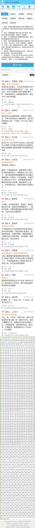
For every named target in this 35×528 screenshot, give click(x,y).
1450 (27, 507)
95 (11, 344)
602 (3, 400)
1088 (10, 456)
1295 (10, 486)
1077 (12, 454)
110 (9, 345)
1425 (21, 504)
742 (15, 415)
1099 (9, 458)
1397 (6, 500)
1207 (22, 472)
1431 (4, 505)
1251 (16, 479)
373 (29, 373)
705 (34, 410)
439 (8, 382)
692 (3, 410)
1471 (21, 510)
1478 (7, 512)
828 (6, 425)
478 (29, 385)
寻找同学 (29, 14)
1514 (12, 517)
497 (3, 388)
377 (3, 375)
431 (24, 380)
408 (6, 378)
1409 (7, 502)
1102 (18, 458)
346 (1, 372)
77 (16, 342)
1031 (12, 448)
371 (24, 373)
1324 (28, 489)
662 (3, 406)
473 (17, 385)
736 (1, 415)
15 (18, 337)
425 (10, 380)
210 (34, 355)
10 (10, 337)
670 (22, 406)
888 (6, 431)
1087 (7, 456)
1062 (1, 453)
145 (22, 349)
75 (13, 342)
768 (6, 418)
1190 (6, 471)
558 (6, 395)
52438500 (26, 523)
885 (34, 429)
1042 (10, 449)
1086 (4, 456)
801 (13, 421)
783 (6, 420)
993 (6, 443)
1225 (7, 476)
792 (27, 420)
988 (29, 441)
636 (13, 403)
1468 (12, 510)
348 (6, 372)
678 (6, 408)
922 (15, 434)
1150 (24, 464)
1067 (16, 453)
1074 (3, 454)
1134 (10, 462)
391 (1, 377)
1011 (21, 444)
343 (29, 370)
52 (10, 340)
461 (24, 383)
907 (15, 433)
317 (3, 368)
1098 (6, 458)
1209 (28, 472)
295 (22, 365)
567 (27, 395)
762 (27, 416)
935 (10, 436)
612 (27, 400)
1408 (4, 502)
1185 (25, 469)
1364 (10, 495)
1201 (4, 472)
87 (33, 342)
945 (34, 436)
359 (31, 372)
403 (29, 377)
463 (29, 383)
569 (31, 395)
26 (1, 339)
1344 (19, 492)
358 (29, 372)
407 (3, 378)
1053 (9, 451)
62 (26, 340)
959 (31, 438)
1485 (28, 512)
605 (10, 400)
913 (29, 433)
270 (34, 362)
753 (6, 416)
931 (1, 436)
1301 (28, 486)
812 (3, 423)
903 (6, 433)
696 (13, 410)
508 (29, 388)
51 (8, 340)
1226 (10, 476)
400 (22, 377)
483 (6, 387)
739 (8, 415)
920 (10, 434)
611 (24, 400)
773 (17, 418)
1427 (27, 504)
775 (22, 418)
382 (15, 375)
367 (15, 373)
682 (15, 408)
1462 (28, 509)
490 (22, 387)
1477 (4, 512)
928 (29, 434)
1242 (24, 477)
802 (15, 421)
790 (22, 420)
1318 (10, 489)
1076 (9, 454)
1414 (22, 502)
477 (27, 385)
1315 (1, 489)
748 (29, 415)
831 (13, 425)
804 (20, 421)
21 (28, 337)
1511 (3, 517)
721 (1, 413)
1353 (12, 494)
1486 (31, 512)
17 (21, 337)
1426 (24, 504)
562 (15, 395)
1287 (21, 484)
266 (24, 362)
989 (31, 441)
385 (22, 375)
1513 (9, 517)
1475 (33, 510)
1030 (9, 448)
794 (31, 420)
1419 (3, 504)
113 (16, 345)
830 (10, 425)
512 (3, 390)
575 (10, 397)
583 (29, 397)
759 (20, 416)
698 (17, 410)
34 (15, 339)
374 (31, 373)
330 (34, 368)
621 (13, 401)
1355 (18, 494)
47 (1, 340)
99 (18, 344)
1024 (25, 446)
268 (29, 362)
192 (27, 354)
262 (15, 362)
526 (1, 392)
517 (15, 390)
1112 (13, 459)
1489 (6, 514)
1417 (31, 502)
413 (17, 378)
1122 (9, 461)
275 (10, 364)
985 (22, 441)
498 (6, 388)
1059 (27, 451)
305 (10, 367)
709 (8, 411)
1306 (9, 487)
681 (13, 408)
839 (31, 425)
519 (20, 390)
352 (15, 372)
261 (13, 362)
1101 (15, 458)
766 (1, 418)
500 (10, 388)
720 (34, 411)
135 (33, 347)
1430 (1, 505)
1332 (18, 491)
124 (7, 347)
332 (3, 370)
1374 (6, 497)
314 (31, 367)
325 (22, 368)
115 (21, 345)
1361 (1, 495)
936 (13, 436)
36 (18, 339)
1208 (25, 472)
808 (29, 421)
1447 (18, 507)
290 (10, 365)
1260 (9, 481)
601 (1, 400)
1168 (9, 467)
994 (8, 443)
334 (8, 370)
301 (1, 367)
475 (22, 385)
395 (10, 377)
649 (8, 405)
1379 (21, 497)
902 (3, 433)
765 (34, 416)
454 (8, 383)
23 (31, 337)
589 (8, 398)
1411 (13, 502)
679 (8, 408)
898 (29, 431)
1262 (15, 481)
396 (13, 377)
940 (22, 436)
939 (20, 436)
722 (3, 413)
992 (3, 443)
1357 (24, 494)
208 (29, 355)
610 (22, 400)
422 (3, 380)
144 (20, 349)
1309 (18, 487)
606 (13, 400)
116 (23, 345)
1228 (16, 476)
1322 (22, 489)
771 (13, 418)
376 (1, 375)
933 (6, 436)
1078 (15, 454)
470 (10, 385)
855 (34, 426)
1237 (9, 477)
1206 (19, 472)
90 (3, 344)
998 (17, 443)
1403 (24, 500)
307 (15, 367)
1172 (21, 467)
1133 (7, 462)
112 (14, 345)
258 (6, 362)
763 (29, 416)
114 (18, 345)
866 (24, 428)
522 (27, 390)
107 (2, 345)
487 (15, 387)
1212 (3, 474)
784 (8, 420)
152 (3, 350)
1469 (15, 510)
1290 (30, 484)
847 (15, 426)
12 (13, 337)
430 (22, 380)
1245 (33, 477)
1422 (12, 504)
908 (17, 433)
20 (26, 337)
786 (13, 420)
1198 (30, 471)
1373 (3, 497)
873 (6, 429)
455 (10, 383)
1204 (13, 472)
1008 (12, 444)
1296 (13, 486)
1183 (19, 469)
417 (27, 378)
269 (31, 362)
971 (24, 439)
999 (20, 443)
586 (1, 398)
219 (20, 357)
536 (24, 392)
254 (31, 360)
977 (3, 441)
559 (8, 395)
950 (10, 438)
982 (15, 441)
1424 (18, 504)
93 (8, 344)
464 (31, 383)
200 (10, 355)
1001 (25, 443)
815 (10, 423)
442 (15, 382)
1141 (31, 462)
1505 (19, 515)
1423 (15, 504)
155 (10, 350)
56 (16, 340)
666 (13, 406)
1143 (3, 464)
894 (20, 431)
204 (20, 355)
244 (8, 360)
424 (8, 380)
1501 (7, 515)
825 (34, 423)
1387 (10, 499)
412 (15, 378)
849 (20, 426)
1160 (19, 466)
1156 (7, 466)
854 (31, 426)
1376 (12, 497)
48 (3, 340)
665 (10, 406)
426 (13, 380)
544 (8, 393)
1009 (15, 444)
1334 (24, 491)
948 (6, 438)
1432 (7, 505)
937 (15, 436)
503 (17, 388)
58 (20, 340)
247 (15, 360)
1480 (13, 512)
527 (3, 392)
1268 (33, 481)
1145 (9, 464)
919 (8, 434)
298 (29, 365)
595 (22, 398)
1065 (10, 453)
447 (27, 382)
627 (27, 401)
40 (25, 339)
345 (34, 370)
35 (16, 339)
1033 (18, 448)
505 (22, 388)
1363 (7, 495)
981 (13, 441)
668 (17, 406)
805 (22, 421)
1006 (6, 444)
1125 (18, 461)
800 (10, 421)
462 (27, 383)
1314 (33, 487)
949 (8, 438)
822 (27, 423)
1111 (10, 459)
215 (10, 357)
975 (34, 439)
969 (20, 439)
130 (21, 347)
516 (13, 390)
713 (17, 411)
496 (1, 388)
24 (33, 337)
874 (8, 429)
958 (29, 438)
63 (28, 340)
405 (34, 377)
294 (20, 365)
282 (27, 364)
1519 (27, 517)
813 (6, 423)
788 (17, 420)
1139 (25, 462)
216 (13, 357)
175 (22, 352)
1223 (1, 476)
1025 (28, 446)
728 (17, 413)
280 (22, 364)
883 (29, 429)
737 (3, 415)
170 (10, 352)
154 (8, 350)
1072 (31, 453)
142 (15, 349)
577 (15, 397)
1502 (10, 515)
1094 (28, 456)
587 (3, 398)
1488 (3, 514)
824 (31, 423)
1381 (27, 497)
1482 (19, 512)
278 (17, 364)
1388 (13, 499)
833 (17, 425)
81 (23, 342)
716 (24, 411)
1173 (24, 467)
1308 (15, 487)
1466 (6, 510)
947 (3, 438)
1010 (18, 444)
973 (29, 439)
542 (3, 393)
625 (22, 401)
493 (29, 387)
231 (13, 359)
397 (15, 377)
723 (6, 413)
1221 (30, 474)
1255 (28, 479)
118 (28, 345)
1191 (9, 471)
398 (17, 377)
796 (1, 421)
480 (34, 385)
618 (6, 401)
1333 (21, 491)
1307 (12, 487)
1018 (7, 446)
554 (31, 393)
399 (20, 377)
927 (27, 434)
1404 (27, 500)
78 (18, 342)
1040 (4, 449)
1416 (28, 502)
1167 (6, 467)
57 (18, 340)
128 (17, 347)
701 (24, 410)
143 (17, 349)
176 (24, 352)
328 (29, 368)
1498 (33, 514)
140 (10, 349)
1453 (1, 509)
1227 (13, 476)
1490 (9, 514)
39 (23, 339)
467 (3, 385)
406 (1, 378)
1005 (3, 444)
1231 (25, 476)
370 (22, 373)
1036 (27, 448)
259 (8, 362)
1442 (3, 507)
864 (20, 428)
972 (27, 439)
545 (10, 393)
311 (24, 367)
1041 (7, 449)
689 (31, 408)
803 (17, 421)
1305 (6, 487)
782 (3, 420)
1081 (24, 454)
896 (24, 431)
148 (29, 349)
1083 (30, 454)
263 (17, 362)
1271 (7, 482)
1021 (16, 446)
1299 (22, 486)
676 (1, 408)
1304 (3, 487)
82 (25, 342)
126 (12, 347)
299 (31, 365)
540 (34, 392)
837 (27, 425)
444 (20, 382)
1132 (4, 462)
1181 (13, 469)
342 (27, 370)
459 (20, 383)
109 (7, 345)
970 (22, 439)
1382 (30, 497)
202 (15, 355)
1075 (6, 454)
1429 (33, 504)
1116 (25, 459)
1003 (31, 443)
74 (11, 342)
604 (8, 400)
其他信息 (13, 23)
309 (20, 367)
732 (27, 413)
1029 (6, 448)
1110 (7, 459)
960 (34, 438)
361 (1, 373)
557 (3, 395)
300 (34, 365)
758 (17, 416)
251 (24, 360)
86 (31, 342)
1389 (16, 499)
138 (6, 349)
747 (27, 415)
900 (34, 431)
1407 (1, 502)
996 (13, 443)
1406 (33, 500)
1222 (33, 474)
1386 (7, 499)
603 (6, 400)
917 (3, 434)
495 (34, 387)
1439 (28, 505)
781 (1, 420)
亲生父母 (21, 18)
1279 (31, 482)
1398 (9, 500)
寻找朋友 (21, 14)
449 (31, 382)
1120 (3, 461)
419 (31, 378)
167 (3, 352)
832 (15, 425)
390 (34, 375)
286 (1, 365)
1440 (31, 505)
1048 (28, 449)
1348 (31, 492)
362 (3, 373)
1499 (1, 515)
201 (13, 355)
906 (13, 433)
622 (15, 401)
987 (27, 441)
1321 (19, 489)
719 (31, 411)
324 (20, 368)
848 (17, 426)
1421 (9, 504)
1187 (31, 469)
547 (15, 393)
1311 (24, 487)
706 (1, 411)
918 (6, 434)
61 (25, 340)
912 (27, 433)
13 (15, 337)
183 (6, 354)
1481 (16, 512)
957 (27, 438)
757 (15, 416)
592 (15, 398)
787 (15, 420)
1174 (27, 467)
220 (22, 357)
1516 (18, 517)
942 (27, 436)
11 (11, 337)
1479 (10, 512)
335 (10, 370)
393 (6, 377)
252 (27, 360)
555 (34, 393)
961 (1, 439)
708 (6, 411)
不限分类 (4, 14)
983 (17, 441)
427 (15, 380)
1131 (1, 462)
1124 (15, 461)
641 (24, 403)
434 (31, 380)
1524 (7, 519)
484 (8, 387)
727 (15, 413)
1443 (6, 507)
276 (13, 364)
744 (20, 415)
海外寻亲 (4, 23)
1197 (27, 471)
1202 (7, 472)
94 (10, 344)
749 (31, 415)
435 (34, 380)
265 (22, 362)
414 (20, 378)
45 (33, 339)
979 (8, 441)
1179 (7, 469)
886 (1, 431)
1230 (22, 476)
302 (3, 367)
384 (20, 375)
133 (28, 347)
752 (3, 416)
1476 (1, 512)
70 (5, 342)
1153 (33, 464)
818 (17, 423)
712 (15, 411)
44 (31, 339)
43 (30, 339)
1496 (27, 514)
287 (3, 365)
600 (34, 398)
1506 (22, 515)
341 (24, 370)
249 (20, 360)
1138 (22, 462)
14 (16, 337)
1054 (12, 451)
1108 (1, 459)
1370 (28, 495)
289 (8, 365)
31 (10, 339)
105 (32, 344)
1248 (7, 479)
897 (27, 431)
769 (8, 418)
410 (10, 378)
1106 (30, 458)
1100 (12, 458)
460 (22, 383)
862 (15, 428)
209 (31, 355)
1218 (21, 474)
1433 (10, 505)
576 (13, 397)
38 (21, 339)
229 (8, 359)
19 (25, 337)
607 (15, 400)
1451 (30, 507)
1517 (21, 517)
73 (10, 342)
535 (22, 392)
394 (8, 377)
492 (27, 387)
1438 (25, 505)
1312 (27, 487)
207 (27, 355)
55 (15, 340)
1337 (33, 491)
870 (34, 428)
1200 (1, 472)
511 (1, 390)
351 (13, 372)
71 (6, 342)
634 (8, 403)
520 (22, 390)
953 (17, 438)
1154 (1, 466)
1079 (18, 454)
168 (6, 352)
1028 (3, 448)
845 (10, 426)
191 (24, 354)
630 (34, 401)
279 (20, 364)
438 (6, 382)
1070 (25, 453)
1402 (21, 500)
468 (6, 385)
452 (3, 383)
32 (11, 339)
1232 (28, 476)
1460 (22, 509)
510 (34, 388)
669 (20, 406)
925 (22, 434)
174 (20, 352)
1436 (19, 505)
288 (6, 365)
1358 (27, 494)
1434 (13, 505)
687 (27, 408)
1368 (22, 495)
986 (24, 441)
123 (5, 347)
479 (31, 385)
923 (17, 434)
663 (6, 406)
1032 (15, 448)
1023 (22, 446)
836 (24, 425)
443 (17, 382)
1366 (16, 495)
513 (6, 390)
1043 (13, 449)
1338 (1, 492)
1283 (9, 484)
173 (17, 352)
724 (8, 413)
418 (29, 378)
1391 (22, 499)
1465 (3, 510)
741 (13, 415)
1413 (19, 502)
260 (10, 362)
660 (34, 405)
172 (15, 352)
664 (8, 406)
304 (8, 367)
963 (6, 439)
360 (34, 372)
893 (17, 431)
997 (15, 443)
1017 (4, 446)
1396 (3, 500)
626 (24, 401)
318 (6, 368)
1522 (1, 519)
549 (20, 393)
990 (34, 441)
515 (10, 390)
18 (23, 337)
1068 (19, 453)
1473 (27, 510)
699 (20, 410)
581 (24, 397)
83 (26, 342)
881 (24, 429)
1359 (30, 494)
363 (6, 373)
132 (26, 347)
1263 (18, 481)
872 (3, 429)
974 (31, 439)
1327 (3, 491)
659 (31, 405)
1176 (33, 467)
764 (31, 416)
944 (31, 436)
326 (24, 368)
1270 (4, 482)
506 (24, 388)
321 (13, 368)
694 (8, 410)
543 (6, 393)
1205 (16, 472)
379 (8, 375)
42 (28, 339)
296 (24, 365)
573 (6, 397)
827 (3, 425)
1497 (30, 514)
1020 (13, 446)
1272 (10, 482)
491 (24, 387)
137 (3, 349)
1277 (25, 482)
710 (10, 411)
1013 (27, 444)
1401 (18, 500)
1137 (19, 462)
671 (24, 406)
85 (30, 342)
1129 (30, 461)
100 (20, 344)
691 (1, 410)
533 (17, 392)
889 (8, 431)
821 (24, 423)
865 (22, 428)
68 (1, 342)
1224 (4, 476)
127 (14, 347)
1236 (6, 477)
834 (20, 425)
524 (31, 390)
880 (22, 429)
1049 (31, 449)
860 (10, 428)
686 (24, 408)
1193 (15, 471)
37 (20, 339)
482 (3, 387)
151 (1, 350)
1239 (15, 477)
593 (17, 398)
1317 (7, 489)
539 (31, 392)
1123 (12, 461)
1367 (19, 495)
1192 (12, 471)
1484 (25, 512)
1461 (25, 509)
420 (34, 378)
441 (13, 382)
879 (20, 429)
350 (10, 372)
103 (27, 344)
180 (34, 352)
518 (17, 390)
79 (20, 342)
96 (13, 344)
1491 (12, 514)
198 (6, 355)
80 (21, 342)
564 (20, 395)
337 (15, 370)
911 (24, 433)
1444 (9, 507)
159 (20, 350)
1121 (6, 461)
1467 (9, 510)
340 (22, 370)
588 (6, 398)
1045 (19, 449)
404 (31, 377)
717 (27, 411)
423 (6, 380)
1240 (18, 477)
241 (1, 360)
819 (20, 423)
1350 (3, 494)
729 (20, 413)
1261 (12, 481)
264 (20, 362)
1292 (1, 486)
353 (17, 372)
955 (22, 438)
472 (15, 385)
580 (22, 397)
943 (29, 436)
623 (17, 401)
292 (15, 365)
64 (30, 340)
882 (27, 429)
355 (22, 372)
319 (8, 368)
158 (17, 350)
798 (6, 421)
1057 (21, 451)
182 (3, 354)
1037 (30, 448)
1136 (16, 462)
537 (27, 392)
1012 (24, 444)
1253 (22, 479)
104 (30, 344)
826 (1, 425)
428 (17, 380)
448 (29, 382)
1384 (1, 499)
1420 (6, 504)
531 (13, 392)
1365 (13, 495)
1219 (24, 474)
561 (13, 395)
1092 (22, 456)
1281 (3, 484)
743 (17, 415)
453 (6, 383)
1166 (3, 467)
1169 (12, 467)
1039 (1, 449)
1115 (22, 459)
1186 (28, 469)
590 (10, 398)
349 (8, 372)
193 (29, 354)
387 (27, 375)
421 (1, 380)
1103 (21, 458)
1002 (28, 443)
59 (21, 340)
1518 (24, 517)
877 (15, 429)
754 (8, 416)
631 (1, 403)
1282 (6, 484)
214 (8, 357)
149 (31, 349)
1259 (6, 481)
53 (11, 340)
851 (24, 426)
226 (1, 359)
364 (8, 373)
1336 (30, 491)
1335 (27, 491)
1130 (33, 461)
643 (29, 403)
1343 (16, 492)
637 (15, 403)
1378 (18, 497)
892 (15, 431)
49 (5, 340)
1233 (31, 476)
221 (24, 357)
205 (22, 355)
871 (1, 429)
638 (17, 403)
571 (1, 397)
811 (1, 423)
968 (17, 439)
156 (13, 350)
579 (20, 397)
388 (29, 375)
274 (8, 364)
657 (27, 405)
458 (17, 383)
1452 (33, 507)
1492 (15, 514)
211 (1, 357)
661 (1, 406)
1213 (6, 474)
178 (29, 352)
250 (22, 360)
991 (1, 443)
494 (31, 387)
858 (6, 428)
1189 (3, 471)
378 (6, 375)
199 (8, 355)
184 (8, 354)
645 (34, 403)
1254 (25, 479)
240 (34, 359)
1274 (16, 482)
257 (3, 362)
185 (10, 354)
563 (17, 395)
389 (31, 375)
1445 (12, 507)
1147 (15, 464)
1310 (21, 487)
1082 (27, 454)
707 (3, 411)
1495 (24, 514)
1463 (31, 509)
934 (8, 436)
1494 (21, 514)
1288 (24, 484)
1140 (28, 462)
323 (17, 368)
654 (20, 405)
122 (3, 347)
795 (34, 420)
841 (1, 426)
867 (27, 428)
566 (24, 395)
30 (8, 339)
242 (3, 360)
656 (24, 405)
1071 (28, 453)
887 (3, 431)
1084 (33, 454)
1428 (30, 504)
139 (8, 349)
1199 (33, 471)
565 (22, 395)
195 (34, 354)
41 (26, 339)
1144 (6, 464)
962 (3, 439)
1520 (30, 517)
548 (17, 393)
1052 (6, 451)
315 (34, 367)
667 (15, 406)
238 (29, 359)
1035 (24, 448)
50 (6, 340)
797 (3, 421)
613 (29, 400)
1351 (6, 494)
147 (27, 349)
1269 (1, 482)
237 (27, 359)
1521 (33, 517)
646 (1, 405)
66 (33, 340)
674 (31, 406)
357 (27, 372)
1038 (33, 448)
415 (22, 378)
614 (31, 400)
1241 (21, 477)
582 (27, 397)
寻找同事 (13, 18)
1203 (10, 472)
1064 (7, 453)
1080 (21, 454)
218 (17, 357)
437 (3, 382)
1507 (25, 515)
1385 (4, 499)
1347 (28, 492)
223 (29, 357)
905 (10, 433)
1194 (18, 471)
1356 (21, 494)
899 (31, 431)
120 (32, 345)
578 (17, 397)
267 (27, 362)
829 (8, 425)
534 (20, 392)
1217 (18, 474)
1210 (31, 472)
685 (22, 408)
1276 (22, 482)
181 (1, 354)
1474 (30, 510)
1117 (28, 459)
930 (34, 434)
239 (31, 359)
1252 (19, 479)
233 (17, 359)
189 (20, 354)
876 (13, 429)
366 (13, 373)
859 (8, 428)
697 (15, 410)
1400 (15, 500)
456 (13, 383)
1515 (15, 517)
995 (10, 443)
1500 (4, 515)
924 (20, 434)
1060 (30, 451)
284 (31, 364)
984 (20, 441)
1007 (9, 444)
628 (29, 401)
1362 (4, 495)
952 (15, 438)
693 (6, 410)
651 (13, 405)
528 (6, 392)
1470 (18, 510)
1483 (22, 512)
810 (34, 421)
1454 (4, 509)
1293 (4, 486)
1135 (13, 462)
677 (3, 408)
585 (34, 397)
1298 (19, 486)
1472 (24, 510)
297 (27, 365)
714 (20, 411)
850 (22, 426)
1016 (1, 446)
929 (31, 434)
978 (6, 441)
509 (31, 388)
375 (34, 373)
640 (22, 403)
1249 (10, 479)
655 (22, 405)
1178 (4, 469)
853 (29, 426)
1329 (9, 491)
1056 (18, 451)
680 (10, 408)
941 (24, 436)
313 (29, 367)
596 (24, 398)
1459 (19, 509)
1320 (16, 489)
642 (27, 403)
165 (34, 350)
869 (31, 428)
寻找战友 (4, 18)
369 (20, 373)
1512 (6, 517)
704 (31, 410)
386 (24, 375)
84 (28, 342)
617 (3, 401)
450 (34, 382)
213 (6, 357)
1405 (30, 500)
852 (27, 426)
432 (27, 380)
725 (10, 413)
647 (3, 405)
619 (8, 401)
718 (29, 411)
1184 (22, 469)
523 (29, 390)
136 (1, 349)
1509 (31, 515)
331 (1, 370)
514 (8, 390)
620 (10, 401)
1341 (10, 492)
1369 (25, 495)
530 (10, 392)
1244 (30, 477)
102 (25, 344)
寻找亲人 (13, 14)
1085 (1, 456)
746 (24, 415)
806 (24, 421)
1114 (19, 459)
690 (34, 408)
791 (24, 420)
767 (3, 418)
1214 (9, 474)
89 (1, 344)
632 (3, 403)
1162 (25, 466)
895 (22, 431)
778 (29, 418)
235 (22, 359)
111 (11, 345)
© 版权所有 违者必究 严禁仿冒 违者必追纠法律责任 (17, 527)
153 (6, 350)
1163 (28, 466)
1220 (27, 474)
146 (24, 349)
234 (20, 359)
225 (34, 357)
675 (34, 406)
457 (15, 383)
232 (15, 359)
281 (24, 364)
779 (31, 418)
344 (31, 370)
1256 (31, 479)
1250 (13, 479)
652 (15, 405)
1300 (25, 486)
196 (1, 355)
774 (20, 418)
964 (8, 439)
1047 (25, 449)
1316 (4, 489)
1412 (16, 502)
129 (19, 347)
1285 (15, 484)
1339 (4, 492)
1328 (6, 491)
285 (34, 364)
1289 (27, 484)
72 (8, 342)
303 (6, 367)
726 (13, 413)
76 (15, 342)
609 (20, 400)
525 (34, 390)
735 (34, 413)
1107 (33, 458)
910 (22, 433)
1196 (24, 471)
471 (13, 385)
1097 (3, 458)
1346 (25, 492)
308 (17, 367)
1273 (13, 482)
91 (5, 344)
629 (31, 401)
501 (13, 388)
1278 (28, 482)
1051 (3, 451)
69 (3, 342)
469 (8, 385)
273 (6, 364)
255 (34, 360)
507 (27, 388)
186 (13, 354)
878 (17, 429)
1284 (12, 484)
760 (22, 416)
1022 (19, 446)
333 (6, 370)
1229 (19, 476)
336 (13, 370)
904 (8, 433)
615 (34, 400)
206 (24, 355)
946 (1, 438)
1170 (15, 467)
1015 (33, 444)
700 (22, 410)
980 (10, 441)
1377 (15, 497)
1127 (24, 461)
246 (13, 360)
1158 (13, 466)
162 (27, 350)
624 (20, 401)
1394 (31, 499)
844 (8, 426)
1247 (4, 479)
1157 (10, 466)
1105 (27, 458)
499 (8, 388)
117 (25, 345)
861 (13, 428)
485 (10, 387)
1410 (10, 502)
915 (34, 433)
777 (27, 418)
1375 (9, 497)
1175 (30, 467)
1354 (15, 494)
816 (13, 423)
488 (17, 387)
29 (6, 339)
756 (13, 416)
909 (20, 433)
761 (24, 416)
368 (17, 373)
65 (31, 340)
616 (1, 401)
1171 (18, 467)
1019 (10, 446)
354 (20, 372)
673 (29, 406)
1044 (16, 449)
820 (22, 423)
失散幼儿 (29, 18)
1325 (31, 489)
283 (29, 364)
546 (13, 393)
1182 (16, 469)
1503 (13, 515)
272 (3, 364)
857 (3, 428)
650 (10, 405)
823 (29, 423)
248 (17, 360)
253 (29, 360)
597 (27, 398)
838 (29, 425)
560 (10, 395)
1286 (18, 484)
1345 (22, 492)
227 (3, 359)
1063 (4, 453)
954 (20, 438)
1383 (33, 497)
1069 (22, 453)
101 (23, 344)
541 (1, 393)
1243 (27, 477)
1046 (22, 449)
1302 (31, 486)
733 (29, 413)
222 (27, 357)
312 (27, 367)
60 (23, 340)
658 (29, 405)
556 (1, 395)
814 (8, 423)
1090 (16, 456)
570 (34, 395)
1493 (18, 514)
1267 (30, 481)
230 (10, 359)
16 (20, 337)
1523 (4, 519)
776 (24, 418)
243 (6, 360)
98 (16, 344)
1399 (12, 500)
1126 (21, 461)
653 (17, 405)
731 (24, 413)
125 (10, 347)
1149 (21, 464)
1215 (12, 474)
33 (13, 339)
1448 (21, 507)
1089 (13, 456)
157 (15, 350)
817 (15, 423)
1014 (30, 444)
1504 (16, 515)
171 (13, 352)
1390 (19, 499)
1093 (25, 456)
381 (13, 375)
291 (13, 365)
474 (20, 385)
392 (3, 377)
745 (22, 415)
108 (4, 345)
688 (29, 408)
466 (1, 385)
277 (15, 364)
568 (29, 395)
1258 (3, 481)
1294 (7, 486)
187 (15, 354)
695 (10, 410)
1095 (31, 456)
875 (10, 429)
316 (1, 368)
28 (5, 339)
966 (13, 439)
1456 (10, 509)
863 (17, 428)
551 (24, 393)
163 (29, 350)
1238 (12, 477)
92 (6, 344)
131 (24, 347)
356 (24, 372)
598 (29, 398)
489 (20, 387)
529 (8, 392)
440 (10, 382)
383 (17, 375)
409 (8, 378)
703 (29, 410)
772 (15, 418)
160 (22, 350)
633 (6, 403)
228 (6, 359)
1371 (31, 495)
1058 (24, 451)
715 (22, 411)
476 (24, 385)
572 (3, 397)
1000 (22, 443)
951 (13, 438)
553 (29, 393)
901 (1, 433)
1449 (24, 507)
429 (20, 380)
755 (10, 416)
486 (13, 387)
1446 (15, 507)
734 (31, 413)
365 (10, 373)
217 (15, 357)
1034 (21, 448)
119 (30, 345)
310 (22, 367)
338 (17, 370)
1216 (15, 474)
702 (27, 410)
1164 (31, 466)
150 (34, 349)
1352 (9, 494)
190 (22, 354)
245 (10, 360)
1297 (16, 486)
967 (15, 439)
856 (1, 428)
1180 (10, 469)
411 (13, 378)
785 (10, 420)
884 (31, 429)
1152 (30, 464)
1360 (33, 494)
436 (1, 382)
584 (31, 397)
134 (31, 347)
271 (1, 364)
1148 (18, 464)
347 (3, 372)
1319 (13, 489)
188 (17, 354)
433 (29, 380)
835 (22, 425)
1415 (25, 502)
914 (31, 433)
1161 (22, 466)
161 (24, 350)
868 (29, 428)
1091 (19, 456)
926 (24, 434)
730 (22, 413)
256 (1, 362)
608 (17, 400)
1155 (4, 466)
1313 (30, 487)
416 (24, 378)
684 (20, 408)
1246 (1, 479)
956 (24, 438)
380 (10, 375)
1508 (28, 515)
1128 (27, 461)
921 (13, 434)
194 (31, 354)
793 (29, 420)
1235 (3, 477)
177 (27, 352)
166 (1, 352)
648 (6, 405)
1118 (31, 459)
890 (10, 431)
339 (20, 370)
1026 (31, 446)
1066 (13, 453)
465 (34, 383)
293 (17, 365)
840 (34, 425)
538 (29, 392)
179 (31, 352)
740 (10, 415)
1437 (22, 505)
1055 (15, 451)
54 (13, 340)
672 (27, 406)
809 (31, 421)
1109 (4, 459)
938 (17, 436)
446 (24, 382)
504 (20, 388)
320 (10, 368)
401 (24, 377)
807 (27, 421)
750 (34, 415)
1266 (27, 481)
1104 (24, 458)
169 (8, 352)
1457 (13, 509)
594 (20, 398)
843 (6, 426)
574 (8, 397)
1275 (19, 482)
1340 (7, 492)
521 (24, 390)
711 (13, 411)
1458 (16, 509)
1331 (15, 491)
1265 (24, 481)
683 (17, 408)
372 (27, 373)
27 (3, 339)
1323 (25, 489)
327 (27, 368)
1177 (1, 469)
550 (22, 393)
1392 (25, 499)
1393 (28, 499)
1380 (24, 497)
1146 (12, 464)
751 (1, 416)
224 (31, 357)
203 (17, 355)
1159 (16, 466)
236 (24, 359)
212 (3, 357)
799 (8, 421)
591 (13, 398)
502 (15, 388)
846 (13, 426)
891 (13, 431)
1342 (13, 492)
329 (31, 368)
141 (13, 349)
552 (27, 393)
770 (10, 418)
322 (15, 368)
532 (15, 392)
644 (31, 403)
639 (20, 403)
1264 (21, 481)
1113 (16, 459)
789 (20, 420)
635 (10, 403)
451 (1, 383)
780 (34, 418)
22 (30, 337)
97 (15, 344)
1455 (7, 509)
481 (1, 387)
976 (1, 441)
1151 (27, 464)
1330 (12, 491)
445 (22, 382)
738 (6, 415)
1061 (33, 451)
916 (1, 434)
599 (31, 398)
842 (3, 426)
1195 (21, 471)
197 (3, 355)
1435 (16, 505)
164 (31, 350)
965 (10, 439)
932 (3, 436)
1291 (33, 484)
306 (13, 367)
